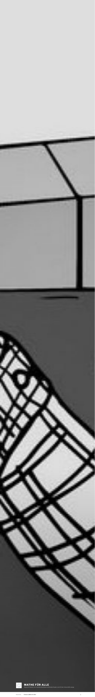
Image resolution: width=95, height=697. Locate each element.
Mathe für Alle (36, 684)
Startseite (18, 694)
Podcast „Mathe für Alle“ (30, 694)
